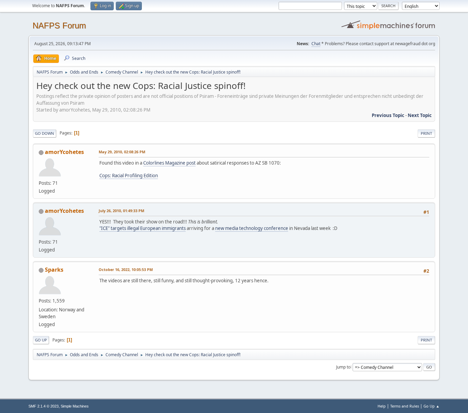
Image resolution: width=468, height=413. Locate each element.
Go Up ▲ (431, 406)
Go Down (44, 133)
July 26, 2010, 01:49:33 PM (121, 210)
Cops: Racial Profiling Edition (128, 175)
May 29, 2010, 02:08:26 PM (122, 151)
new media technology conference (251, 228)
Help (382, 406)
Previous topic (388, 115)
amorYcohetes (64, 152)
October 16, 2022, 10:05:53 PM (126, 269)
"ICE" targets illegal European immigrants (142, 228)
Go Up (41, 340)
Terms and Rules (404, 406)
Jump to (343, 367)
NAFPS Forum (59, 25)
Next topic (420, 115)
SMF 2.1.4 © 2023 (43, 406)
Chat (315, 44)
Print (426, 133)
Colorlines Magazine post (169, 163)
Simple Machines (75, 406)
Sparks (54, 269)
